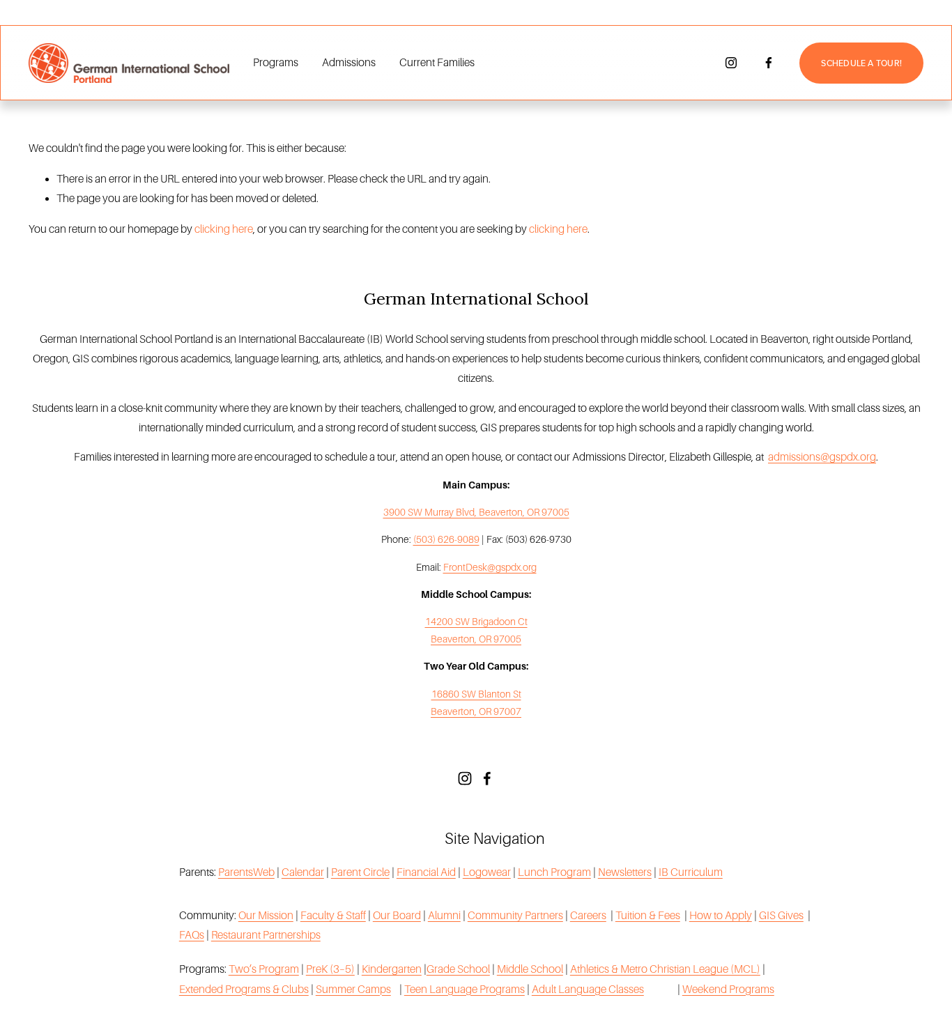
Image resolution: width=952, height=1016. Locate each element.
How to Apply (720, 915)
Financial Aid (426, 872)
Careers (588, 915)
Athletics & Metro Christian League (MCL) (665, 969)
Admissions (349, 62)
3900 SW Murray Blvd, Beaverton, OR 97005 (476, 512)
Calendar (303, 872)
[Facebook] (769, 63)
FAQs (191, 935)
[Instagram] (731, 63)
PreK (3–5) (330, 969)
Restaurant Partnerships (266, 935)
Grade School (458, 969)
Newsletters (625, 872)
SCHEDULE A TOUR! (861, 63)
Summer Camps (353, 989)
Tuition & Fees (647, 915)
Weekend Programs (728, 989)
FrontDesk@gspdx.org (490, 567)
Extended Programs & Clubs (244, 989)
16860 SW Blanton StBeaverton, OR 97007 (476, 702)
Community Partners (515, 915)
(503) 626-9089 (446, 539)
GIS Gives (781, 915)
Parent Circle (360, 872)
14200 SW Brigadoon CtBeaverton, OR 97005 (476, 630)
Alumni (444, 915)
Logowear (487, 872)
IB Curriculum (691, 872)
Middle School (530, 969)
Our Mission (265, 915)
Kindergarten (392, 969)
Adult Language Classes (588, 989)
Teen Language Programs (464, 989)
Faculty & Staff (333, 915)
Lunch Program (554, 872)
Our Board (397, 915)
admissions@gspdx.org (822, 457)
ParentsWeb (246, 872)
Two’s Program (264, 969)
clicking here (223, 229)
